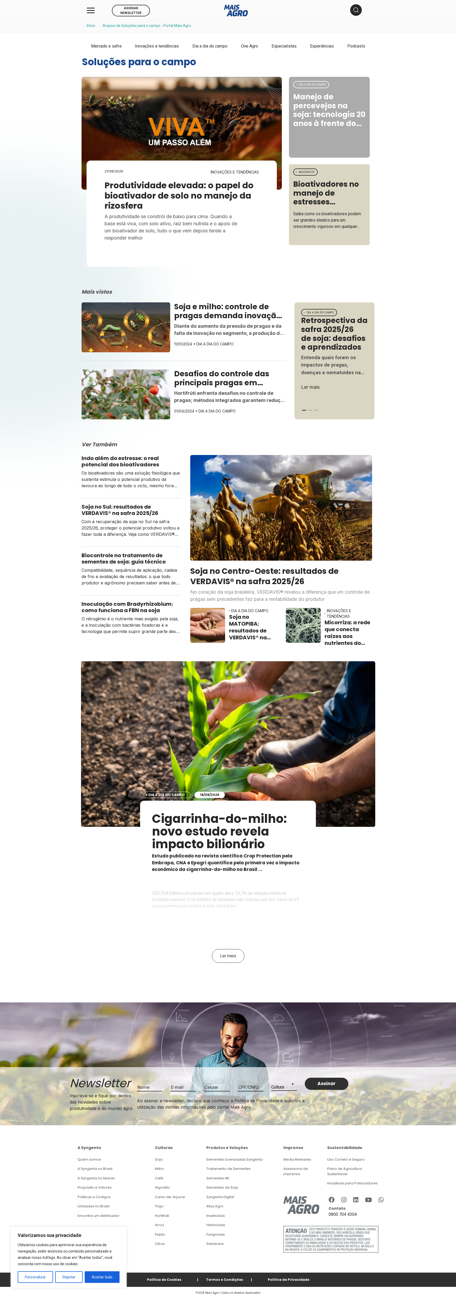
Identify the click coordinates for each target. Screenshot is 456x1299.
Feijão (160, 1234)
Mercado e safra (106, 46)
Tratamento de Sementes (228, 1168)
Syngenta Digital (220, 1196)
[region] (69, 1257)
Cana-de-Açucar (170, 1196)
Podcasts (356, 46)
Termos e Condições (224, 1279)
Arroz (159, 1224)
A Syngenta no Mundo (96, 1178)
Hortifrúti (162, 1215)
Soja (159, 1159)
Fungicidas (215, 1234)
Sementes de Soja (222, 1187)
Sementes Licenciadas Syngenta (234, 1159)
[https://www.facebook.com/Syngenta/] (332, 1200)
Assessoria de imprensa (295, 1171)
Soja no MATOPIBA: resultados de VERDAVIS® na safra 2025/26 (248, 627)
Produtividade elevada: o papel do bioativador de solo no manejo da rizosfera (179, 195)
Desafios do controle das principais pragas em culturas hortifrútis (221, 378)
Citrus (160, 1243)
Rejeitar (69, 1277)
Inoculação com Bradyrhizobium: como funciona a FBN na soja (127, 607)
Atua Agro (215, 1206)
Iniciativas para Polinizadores (352, 1183)
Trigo (159, 1206)
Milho (159, 1168)
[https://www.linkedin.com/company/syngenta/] (355, 1200)
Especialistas (284, 46)
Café (159, 1178)
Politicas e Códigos (94, 1196)
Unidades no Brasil (94, 1206)
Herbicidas (215, 1224)
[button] (304, 410)
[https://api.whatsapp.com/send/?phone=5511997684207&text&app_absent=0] (381, 1200)
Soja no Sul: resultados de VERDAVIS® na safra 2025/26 (120, 510)
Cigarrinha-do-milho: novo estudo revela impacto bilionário (219, 831)
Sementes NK (217, 1178)
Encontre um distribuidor (99, 1215)
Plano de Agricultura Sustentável (344, 1171)
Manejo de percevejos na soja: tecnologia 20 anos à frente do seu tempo (329, 110)
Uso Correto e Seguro (346, 1159)
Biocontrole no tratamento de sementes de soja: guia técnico (124, 558)
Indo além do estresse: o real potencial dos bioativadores (121, 461)
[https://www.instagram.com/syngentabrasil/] (343, 1200)
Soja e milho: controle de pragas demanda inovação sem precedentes (227, 311)
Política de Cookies (164, 1279)
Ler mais (310, 387)
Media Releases (297, 1159)
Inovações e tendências (157, 46)
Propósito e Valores (95, 1187)
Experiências (322, 46)
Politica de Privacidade (288, 1279)
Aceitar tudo (102, 1277)
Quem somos (89, 1159)
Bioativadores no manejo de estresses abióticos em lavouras (326, 193)
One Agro (249, 46)
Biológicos (307, 172)
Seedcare (215, 1243)
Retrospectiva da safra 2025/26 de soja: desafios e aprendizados (334, 333)
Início (91, 25)
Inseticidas (215, 1215)
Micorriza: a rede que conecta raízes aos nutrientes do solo (347, 632)
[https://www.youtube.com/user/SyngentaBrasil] (368, 1200)
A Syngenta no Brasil (95, 1168)
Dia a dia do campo (209, 46)
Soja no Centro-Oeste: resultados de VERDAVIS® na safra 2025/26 (264, 576)
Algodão (162, 1187)
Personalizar (35, 1277)
